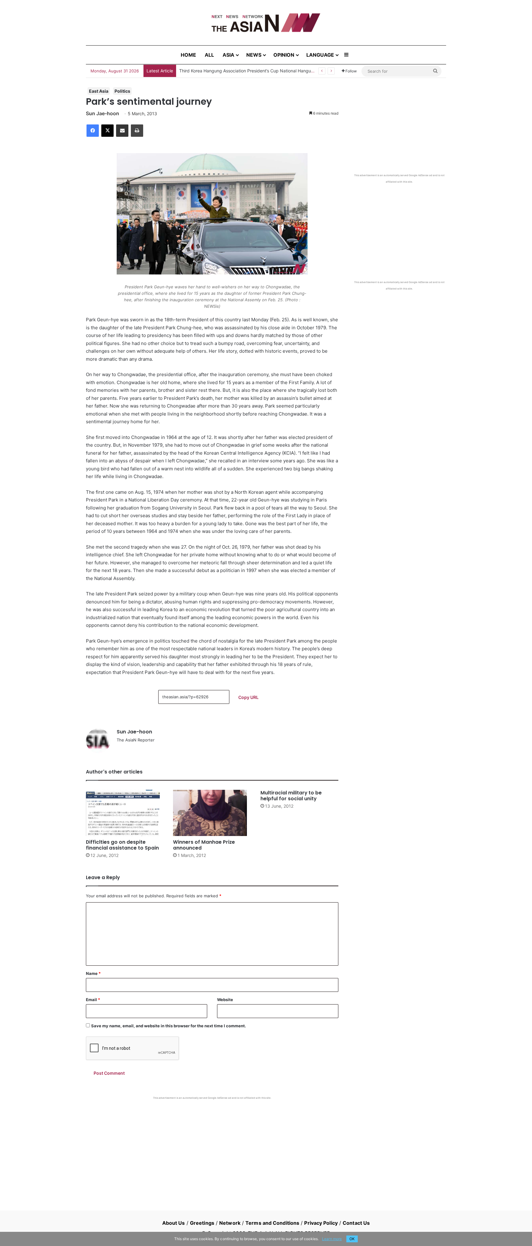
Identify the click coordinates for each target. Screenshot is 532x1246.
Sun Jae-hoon (102, 113)
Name (93, 973)
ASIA (228, 55)
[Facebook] (93, 130)
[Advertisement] (212, 1146)
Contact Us (356, 1223)
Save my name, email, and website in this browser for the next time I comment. (168, 1025)
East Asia (98, 91)
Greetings (202, 1223)
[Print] (137, 130)
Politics (122, 91)
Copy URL (248, 697)
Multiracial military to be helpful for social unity (291, 795)
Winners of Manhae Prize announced (204, 845)
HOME (188, 55)
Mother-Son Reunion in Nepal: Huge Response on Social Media (242, 70)
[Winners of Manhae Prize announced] (212, 813)
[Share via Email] (122, 130)
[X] (107, 130)
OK (352, 1238)
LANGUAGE (320, 55)
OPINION (283, 55)
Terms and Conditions (272, 1223)
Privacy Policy (320, 1223)
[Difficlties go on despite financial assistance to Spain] (125, 813)
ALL (209, 55)
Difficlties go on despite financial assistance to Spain (122, 845)
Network (229, 1223)
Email (93, 999)
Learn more (332, 1238)
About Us (173, 1223)
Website (225, 999)
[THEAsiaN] (266, 22)
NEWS (253, 55)
